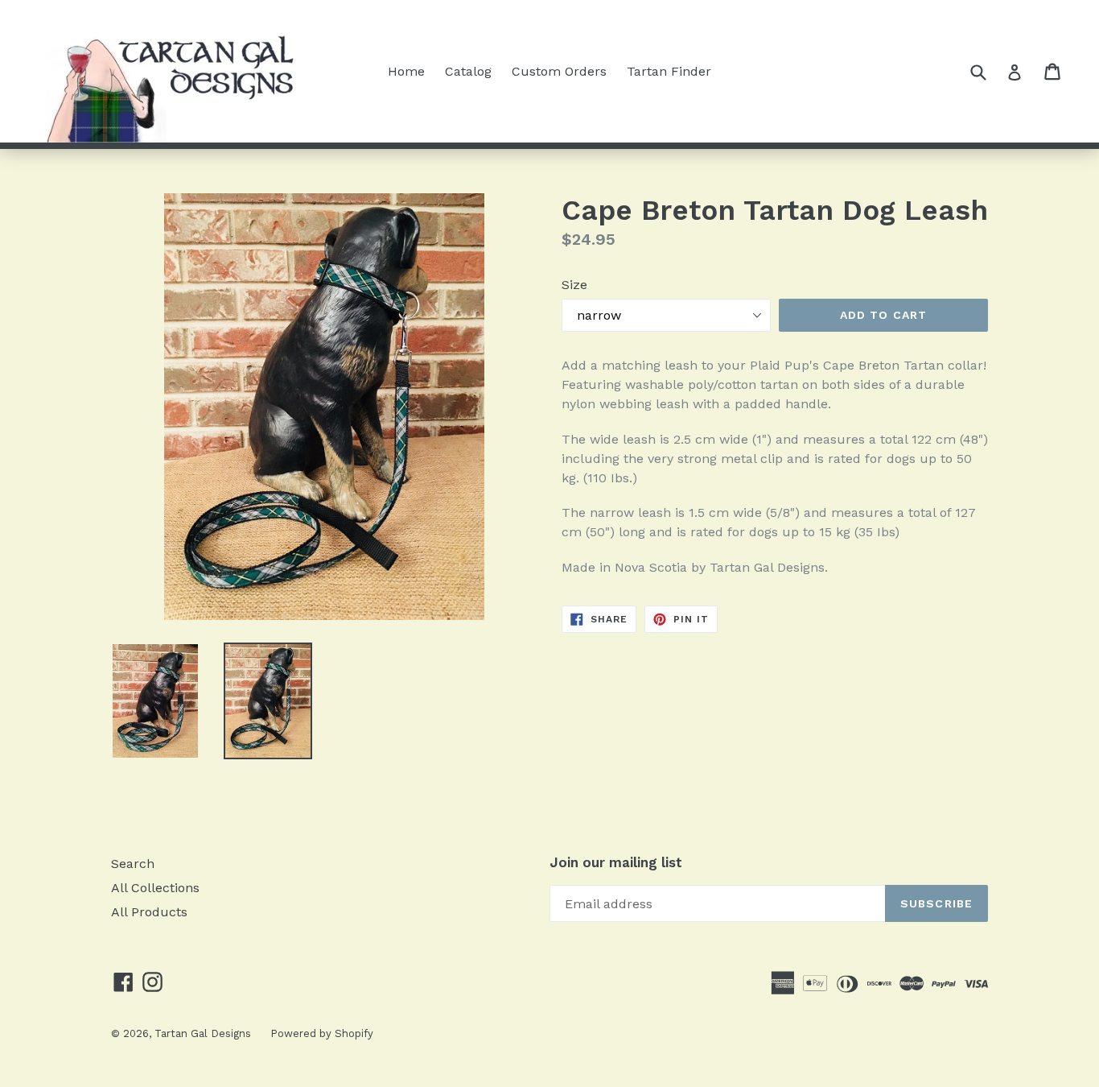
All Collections (155, 887)
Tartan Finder (669, 71)
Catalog (468, 71)
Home (406, 71)
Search (132, 863)
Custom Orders (559, 71)
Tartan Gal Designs (204, 1033)
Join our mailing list (616, 862)
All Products (149, 912)
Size (574, 284)
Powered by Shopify (321, 1033)
